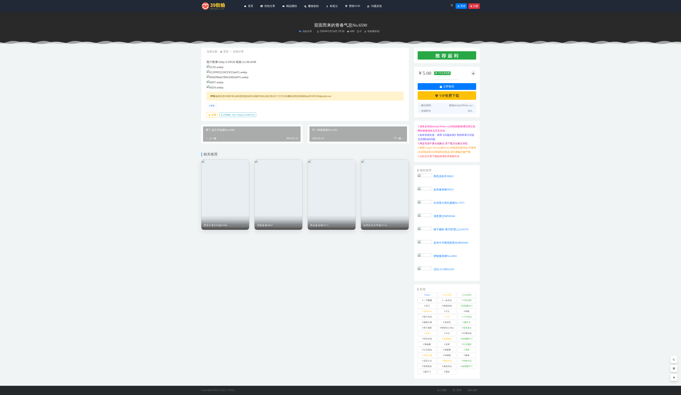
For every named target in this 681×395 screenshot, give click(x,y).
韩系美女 (427, 366)
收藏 (213, 114)
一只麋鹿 (427, 300)
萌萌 (467, 350)
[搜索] (673, 359)
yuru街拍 (467, 295)
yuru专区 (448, 295)
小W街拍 (467, 317)
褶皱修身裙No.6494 (445, 256)
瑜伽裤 (428, 344)
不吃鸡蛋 (467, 300)
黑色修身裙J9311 (319, 225)
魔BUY (427, 372)
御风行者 (427, 322)
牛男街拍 (467, 333)
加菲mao (428, 311)
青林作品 (467, 361)
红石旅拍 (427, 350)
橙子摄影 (427, 328)
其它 (428, 306)
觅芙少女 (427, 361)
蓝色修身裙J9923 (444, 189)
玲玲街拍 (427, 339)
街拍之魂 (427, 355)
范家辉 (447, 350)
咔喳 (467, 311)
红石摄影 (467, 344)
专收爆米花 (373, 31)
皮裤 (447, 344)
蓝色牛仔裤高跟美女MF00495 (451, 242)
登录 (462, 6)
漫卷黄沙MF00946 (444, 216)
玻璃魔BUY (467, 339)
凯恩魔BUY (467, 306)
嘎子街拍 (427, 317)
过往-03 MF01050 (444, 269)
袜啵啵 (447, 355)
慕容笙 (447, 322)
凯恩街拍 (447, 306)
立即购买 (448, 86)
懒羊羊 (467, 322)
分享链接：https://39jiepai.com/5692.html (238, 115)
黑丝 (447, 372)
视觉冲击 (447, 361)
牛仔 (447, 333)
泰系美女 (467, 328)
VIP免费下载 (448, 96)
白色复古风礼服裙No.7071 (449, 202)
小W (447, 317)
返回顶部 (472, 390)
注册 (475, 6)
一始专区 (447, 300)
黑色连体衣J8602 (444, 176)
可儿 (447, 311)
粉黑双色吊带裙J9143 (375, 225)
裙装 (213, 106)
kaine (428, 295)
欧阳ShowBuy (447, 328)
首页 (226, 51)
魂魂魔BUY (467, 366)
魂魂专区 (447, 366)
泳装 (428, 333)
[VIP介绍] (673, 368)
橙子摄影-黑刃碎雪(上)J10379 (451, 229)
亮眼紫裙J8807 (265, 225)
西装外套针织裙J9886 (215, 225)
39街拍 (231, 390)
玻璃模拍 (447, 339)
